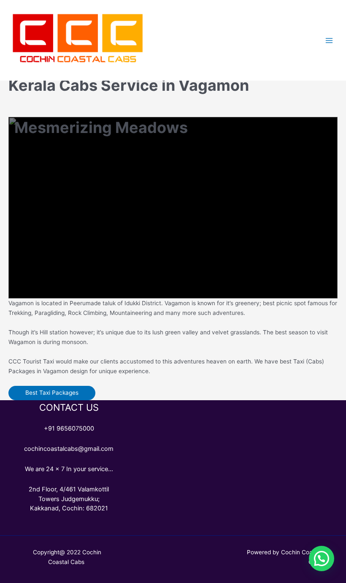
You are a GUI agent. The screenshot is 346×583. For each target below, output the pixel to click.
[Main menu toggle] (329, 40)
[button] (321, 558)
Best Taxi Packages (51, 392)
